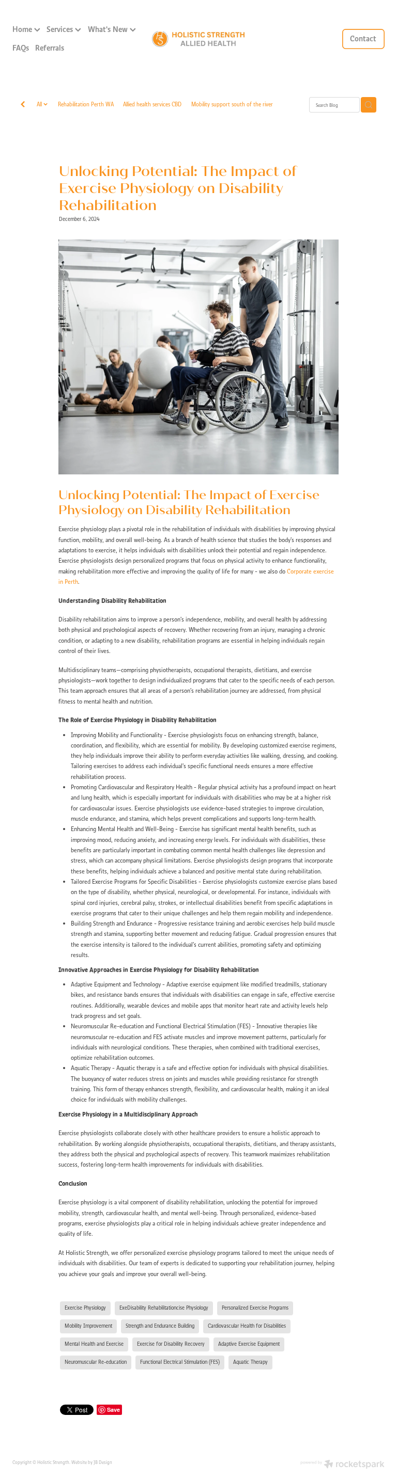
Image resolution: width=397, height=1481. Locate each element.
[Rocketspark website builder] (342, 1465)
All (40, 104)
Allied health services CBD (152, 104)
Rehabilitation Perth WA (86, 104)
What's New (109, 29)
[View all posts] (23, 105)
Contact (363, 38)
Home (23, 29)
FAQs (20, 48)
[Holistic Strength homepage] (198, 39)
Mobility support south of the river (232, 104)
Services (61, 29)
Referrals (49, 48)
